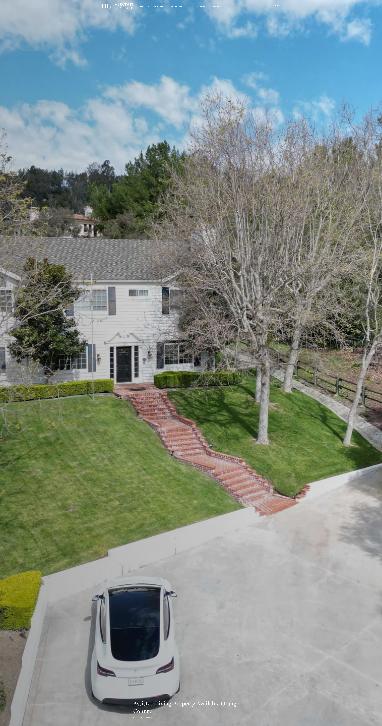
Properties (145, 6)
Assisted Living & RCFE (180, 6)
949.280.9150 (218, 6)
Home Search (160, 6)
